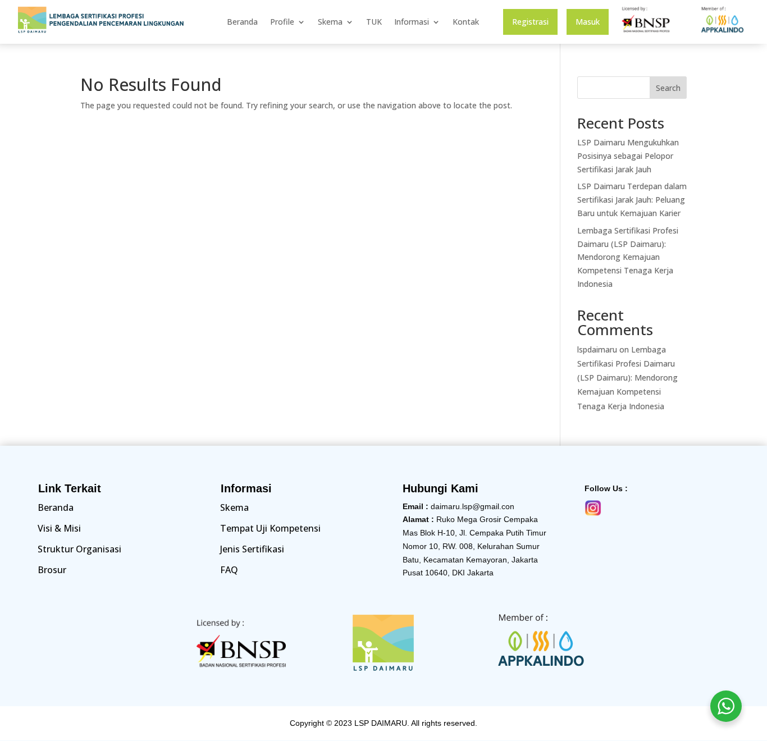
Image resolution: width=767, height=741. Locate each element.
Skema (330, 22)
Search (668, 88)
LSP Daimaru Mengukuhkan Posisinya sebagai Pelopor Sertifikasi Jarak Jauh (628, 156)
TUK (374, 22)
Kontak (466, 22)
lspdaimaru (597, 349)
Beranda (242, 22)
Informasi (411, 22)
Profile (282, 22)
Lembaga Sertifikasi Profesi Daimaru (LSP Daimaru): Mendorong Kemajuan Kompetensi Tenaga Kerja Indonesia (627, 257)
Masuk (588, 22)
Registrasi (530, 22)
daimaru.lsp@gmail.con (472, 506)
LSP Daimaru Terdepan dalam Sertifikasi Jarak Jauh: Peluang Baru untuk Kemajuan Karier (632, 199)
